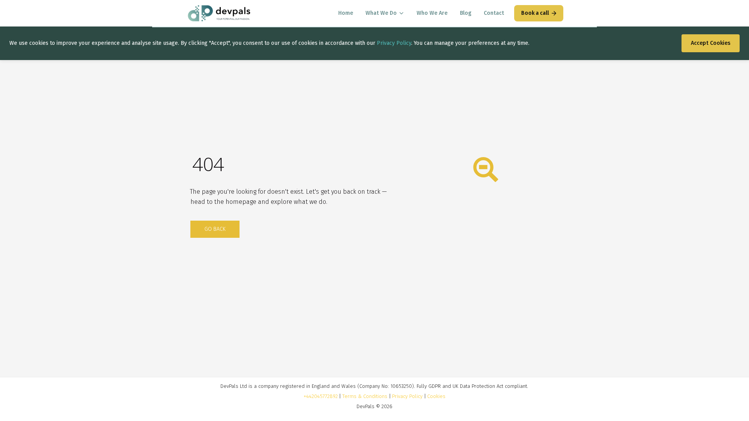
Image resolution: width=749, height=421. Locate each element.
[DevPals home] (219, 13)
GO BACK (214, 229)
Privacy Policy (394, 43)
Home (345, 13)
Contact (494, 13)
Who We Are (432, 13)
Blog (465, 13)
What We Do (381, 13)
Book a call (535, 13)
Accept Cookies (710, 43)
